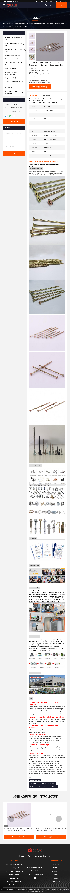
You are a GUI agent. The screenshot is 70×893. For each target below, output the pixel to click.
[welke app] (10, 116)
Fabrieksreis (56, 868)
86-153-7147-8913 (62, 1)
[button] (32, 59)
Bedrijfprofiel (56, 864)
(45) (13, 44)
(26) (12, 68)
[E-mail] (14, 116)
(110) (14, 82)
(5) (11, 87)
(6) (11, 59)
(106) (10, 78)
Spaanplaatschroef (20, 23)
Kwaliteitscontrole (56, 871)
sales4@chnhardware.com (45, 1)
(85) (12, 92)
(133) (15, 50)
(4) (11, 73)
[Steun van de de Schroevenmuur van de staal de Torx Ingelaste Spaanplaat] (19, 815)
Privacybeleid (56, 881)
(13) (12, 55)
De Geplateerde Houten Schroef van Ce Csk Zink (43, 786)
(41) (13, 63)
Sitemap (56, 878)
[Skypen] (6, 116)
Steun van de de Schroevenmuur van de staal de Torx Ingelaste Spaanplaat (18, 829)
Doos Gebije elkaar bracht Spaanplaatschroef (42, 783)
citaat (61, 5)
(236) (13, 39)
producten (10, 23)
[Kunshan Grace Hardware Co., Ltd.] (11, 5)
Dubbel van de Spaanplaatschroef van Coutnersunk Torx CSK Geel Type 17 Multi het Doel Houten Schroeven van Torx (50, 830)
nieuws (56, 874)
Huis (4, 23)
